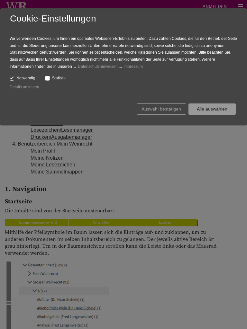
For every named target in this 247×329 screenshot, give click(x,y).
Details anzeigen (24, 87)
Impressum (133, 66)
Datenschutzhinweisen (98, 66)
